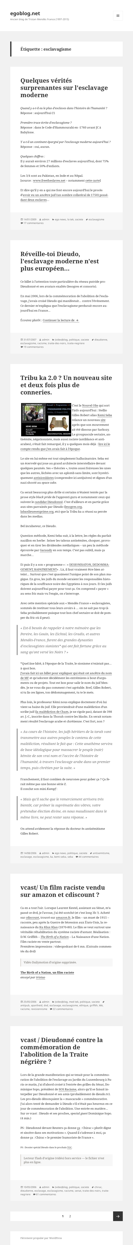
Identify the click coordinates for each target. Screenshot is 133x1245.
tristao (40, 977)
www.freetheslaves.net (49, 180)
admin (45, 219)
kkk (101, 1005)
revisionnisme (39, 1009)
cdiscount (32, 917)
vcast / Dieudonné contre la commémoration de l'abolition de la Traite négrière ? (61, 1051)
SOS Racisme (67, 1089)
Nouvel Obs (90, 405)
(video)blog (61, 339)
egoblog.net (25, 13)
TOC (69, 1147)
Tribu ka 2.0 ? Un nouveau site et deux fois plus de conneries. (66, 385)
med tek (73, 1001)
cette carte (92, 180)
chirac (98, 1187)
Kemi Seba (104, 415)
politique (74, 339)
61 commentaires (46, 1194)
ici (37, 673)
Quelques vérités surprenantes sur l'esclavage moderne (64, 87)
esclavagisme (96, 219)
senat (78, 1190)
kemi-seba (60, 856)
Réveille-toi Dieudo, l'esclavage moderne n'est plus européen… (59, 261)
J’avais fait (28, 673)
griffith (94, 1005)
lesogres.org (73, 507)
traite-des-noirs (57, 343)
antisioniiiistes (44, 478)
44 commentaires (89, 856)
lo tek (70, 219)
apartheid (36, 1005)
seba (70, 856)
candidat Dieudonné (49, 502)
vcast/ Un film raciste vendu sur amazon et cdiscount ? (62, 891)
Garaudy (46, 550)
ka (51, 856)
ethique (83, 1005)
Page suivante (118, 1216)
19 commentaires (34, 346)
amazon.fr (63, 917)
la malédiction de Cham (52, 712)
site (103, 420)
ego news (60, 219)
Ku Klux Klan (48, 927)
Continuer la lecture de (61, 320)
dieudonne (101, 339)
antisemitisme (101, 853)
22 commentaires (63, 1009)
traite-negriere (76, 343)
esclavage (26, 856)
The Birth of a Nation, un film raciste (47, 972)
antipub (25, 1005)
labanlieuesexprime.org (37, 511)
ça (78, 1128)
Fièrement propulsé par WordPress (41, 1238)
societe (79, 219)
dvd (46, 1005)
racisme (42, 343)
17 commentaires (34, 223)
